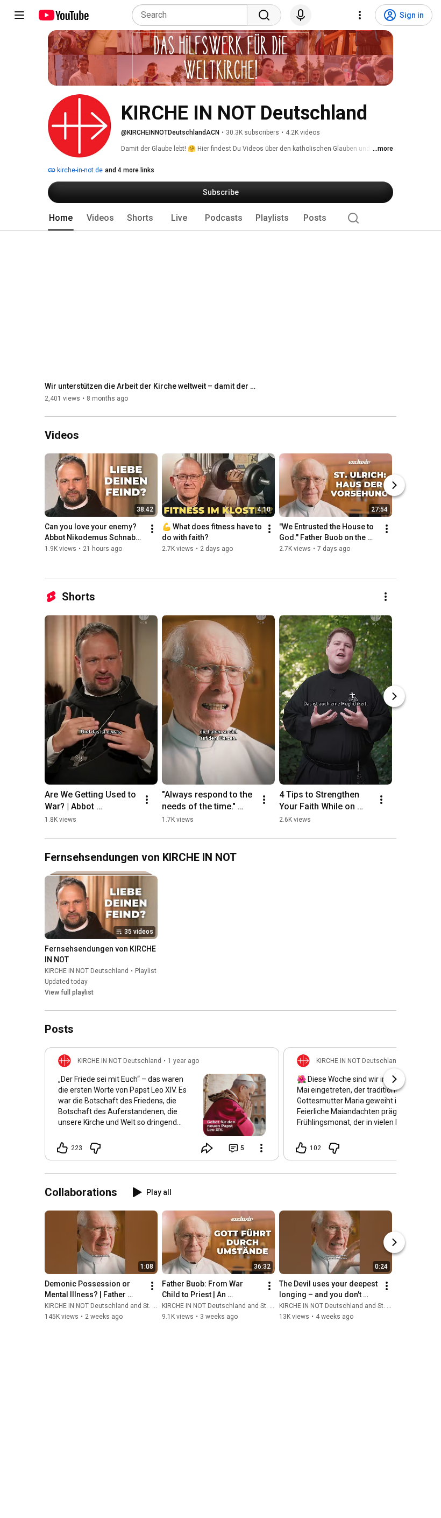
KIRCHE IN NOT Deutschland (87, 971)
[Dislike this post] (95, 1148)
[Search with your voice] (300, 15)
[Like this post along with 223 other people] (62, 1148)
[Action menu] (261, 1148)
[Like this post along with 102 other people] (301, 1148)
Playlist (146, 971)
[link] (162, 1107)
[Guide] (19, 15)
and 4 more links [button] (129, 170)
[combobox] (193, 15)
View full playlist (69, 992)
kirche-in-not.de (79, 170)
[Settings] (359, 15)
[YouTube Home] (63, 15)
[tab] (61, 218)
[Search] (264, 15)
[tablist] (220, 218)
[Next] (394, 485)
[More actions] (152, 529)
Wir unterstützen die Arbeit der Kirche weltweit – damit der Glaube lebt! (152, 386)
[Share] (207, 1148)
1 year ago (183, 1061)
